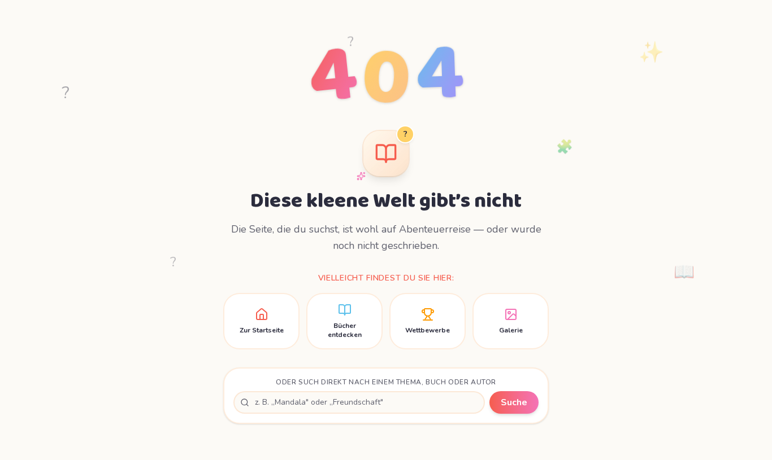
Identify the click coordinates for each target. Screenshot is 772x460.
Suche (514, 402)
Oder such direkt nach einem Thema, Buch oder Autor (386, 382)
